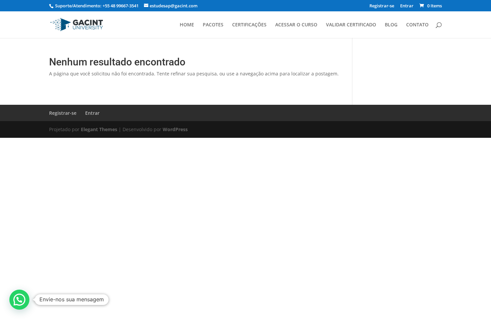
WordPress (175, 129)
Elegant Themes (99, 129)
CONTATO (417, 25)
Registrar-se (381, 6)
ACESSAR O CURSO (296, 25)
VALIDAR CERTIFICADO (351, 25)
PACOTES (213, 25)
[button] (19, 300)
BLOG (391, 25)
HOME (187, 25)
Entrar (407, 6)
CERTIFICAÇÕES (249, 25)
